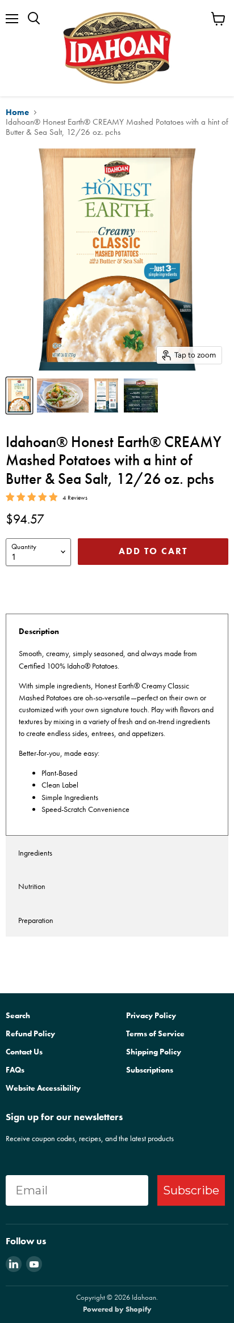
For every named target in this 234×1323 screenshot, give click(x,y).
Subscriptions (149, 1070)
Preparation (35, 920)
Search (18, 1015)
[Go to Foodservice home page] (117, 48)
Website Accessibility (43, 1088)
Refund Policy (30, 1033)
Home (17, 112)
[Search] (34, 19)
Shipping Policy (153, 1052)
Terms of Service (155, 1033)
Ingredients (35, 853)
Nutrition (31, 886)
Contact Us (24, 1052)
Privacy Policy (151, 1015)
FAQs (15, 1070)
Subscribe (191, 1190)
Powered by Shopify (117, 1309)
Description (39, 631)
